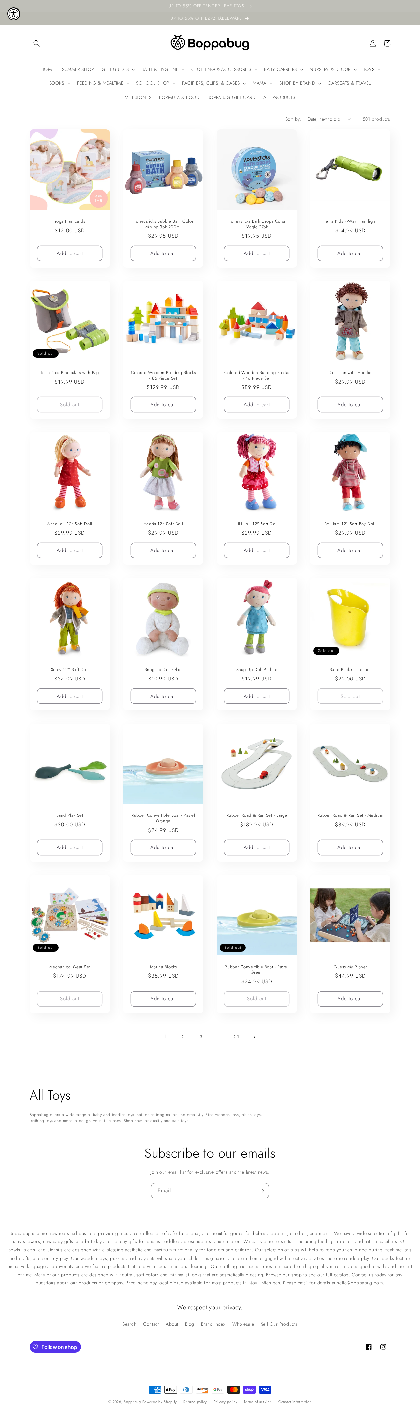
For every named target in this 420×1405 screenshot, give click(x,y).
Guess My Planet (350, 967)
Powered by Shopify (159, 1401)
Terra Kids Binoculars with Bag (69, 373)
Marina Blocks (163, 967)
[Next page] (254, 1037)
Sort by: (293, 119)
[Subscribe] (261, 1190)
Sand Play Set (69, 815)
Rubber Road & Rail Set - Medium (350, 815)
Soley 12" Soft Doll (70, 670)
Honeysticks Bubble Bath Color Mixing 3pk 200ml (163, 224)
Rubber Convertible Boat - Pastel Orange (163, 818)
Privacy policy (226, 1401)
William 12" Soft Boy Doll (350, 524)
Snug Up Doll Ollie (163, 670)
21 (236, 1036)
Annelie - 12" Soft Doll (69, 524)
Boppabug (133, 1401)
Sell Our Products (279, 1324)
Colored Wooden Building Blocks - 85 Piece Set (163, 375)
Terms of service (258, 1401)
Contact (151, 1324)
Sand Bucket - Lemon (350, 670)
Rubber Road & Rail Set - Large (256, 815)
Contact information (295, 1401)
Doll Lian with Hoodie (350, 373)
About (172, 1324)
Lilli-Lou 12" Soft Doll (257, 524)
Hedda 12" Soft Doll (163, 524)
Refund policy (195, 1401)
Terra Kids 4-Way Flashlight (350, 221)
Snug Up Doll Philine (257, 670)
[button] (37, 43)
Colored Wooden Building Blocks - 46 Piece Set (256, 375)
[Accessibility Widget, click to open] (13, 13)
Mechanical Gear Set (69, 967)
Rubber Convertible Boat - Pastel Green (256, 969)
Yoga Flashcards (69, 221)
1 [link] (165, 1036)
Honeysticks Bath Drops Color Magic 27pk (257, 224)
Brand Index (213, 1324)
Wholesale (243, 1324)
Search (129, 1324)
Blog (189, 1324)
